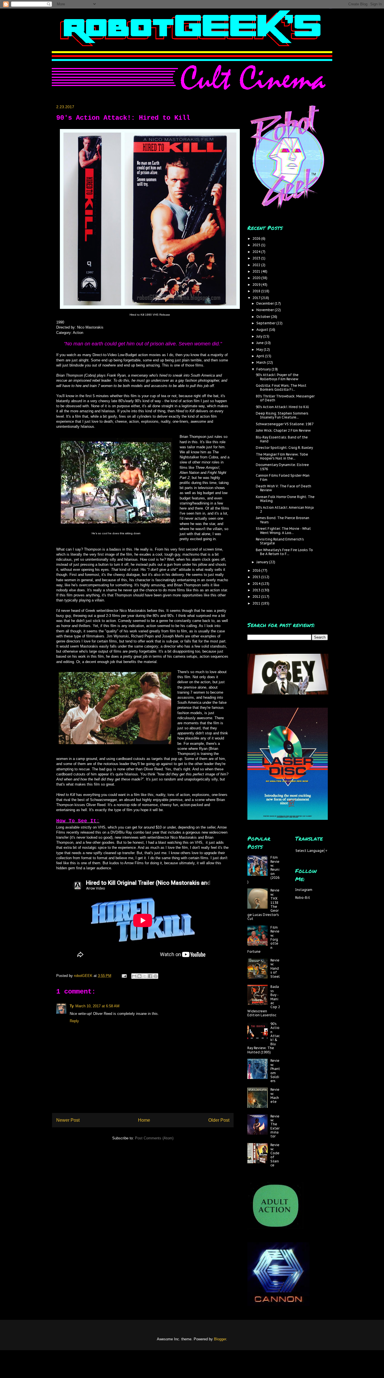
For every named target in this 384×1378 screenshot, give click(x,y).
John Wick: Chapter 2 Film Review (283, 430)
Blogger (220, 1339)
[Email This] (134, 976)
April (260, 356)
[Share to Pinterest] (155, 976)
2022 (256, 265)
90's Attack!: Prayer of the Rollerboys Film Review (277, 377)
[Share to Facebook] (150, 976)
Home (144, 1120)
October (263, 316)
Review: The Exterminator (274, 1126)
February (264, 369)
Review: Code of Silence (274, 1155)
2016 (256, 570)
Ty (72, 1006)
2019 (256, 284)
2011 (256, 603)
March (261, 362)
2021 (256, 271)
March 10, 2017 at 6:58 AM (97, 1006)
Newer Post (68, 1120)
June (260, 343)
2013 (256, 590)
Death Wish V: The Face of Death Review (283, 488)
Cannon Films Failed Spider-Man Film (283, 477)
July (259, 336)
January (262, 562)
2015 (256, 577)
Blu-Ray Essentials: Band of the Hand (282, 439)
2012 (256, 596)
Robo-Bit (302, 897)
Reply (74, 1021)
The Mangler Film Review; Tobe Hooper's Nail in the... (282, 456)
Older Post (218, 1120)
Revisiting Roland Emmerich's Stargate (280, 541)
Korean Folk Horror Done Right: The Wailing (285, 499)
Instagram (303, 890)
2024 (256, 252)
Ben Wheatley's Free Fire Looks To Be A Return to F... (284, 552)
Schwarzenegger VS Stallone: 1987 (284, 424)
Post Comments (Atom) (154, 1138)
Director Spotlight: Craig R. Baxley (284, 447)
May (260, 349)
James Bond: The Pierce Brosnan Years (282, 520)
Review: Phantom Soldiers (275, 1070)
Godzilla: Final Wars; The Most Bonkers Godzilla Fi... (281, 387)
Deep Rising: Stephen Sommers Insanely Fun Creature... (282, 415)
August (262, 329)
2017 (256, 298)
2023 (256, 258)
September (266, 323)
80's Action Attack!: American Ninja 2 (285, 509)
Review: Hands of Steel (275, 968)
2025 (256, 245)
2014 (256, 583)
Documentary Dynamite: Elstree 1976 (282, 467)
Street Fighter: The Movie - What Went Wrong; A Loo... (283, 530)
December (265, 303)
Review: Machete (274, 1095)
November (265, 310)
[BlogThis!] (139, 976)
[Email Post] (124, 976)
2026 (256, 238)
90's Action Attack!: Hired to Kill (282, 407)
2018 (256, 291)
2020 (256, 278)
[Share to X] (145, 976)
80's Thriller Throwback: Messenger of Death (285, 398)
